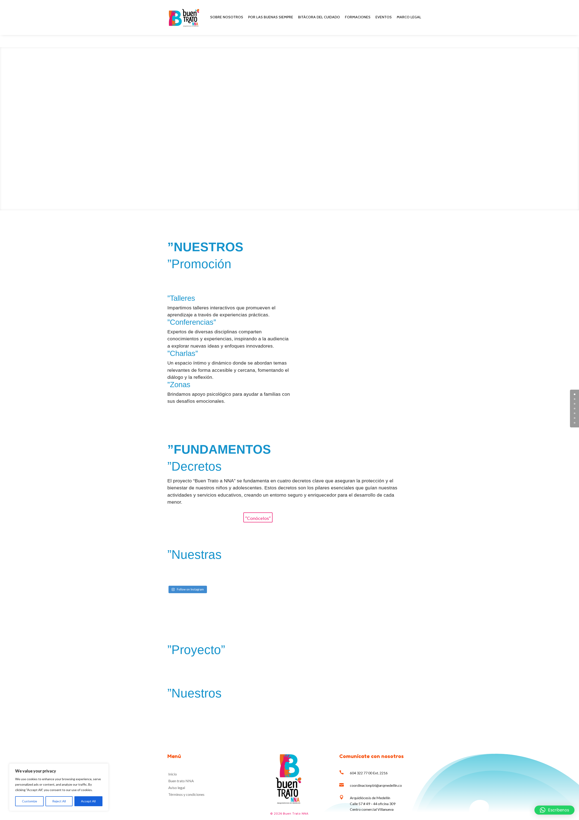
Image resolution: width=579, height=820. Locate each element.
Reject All (59, 801)
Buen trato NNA (181, 781)
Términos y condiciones (186, 794)
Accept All (88, 801)
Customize (29, 801)
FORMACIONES (357, 17)
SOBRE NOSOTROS (226, 17)
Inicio (172, 774)
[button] (554, 810)
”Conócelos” (258, 518)
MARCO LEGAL (409, 17)
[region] (59, 787)
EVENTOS (383, 17)
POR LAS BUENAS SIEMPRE (270, 17)
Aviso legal (176, 788)
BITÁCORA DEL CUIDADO (319, 17)
